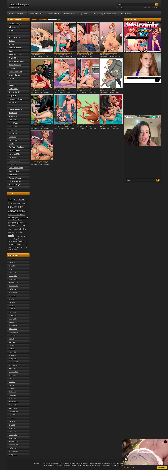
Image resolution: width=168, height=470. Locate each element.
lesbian (18, 229)
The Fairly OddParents (17, 147)
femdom (10, 220)
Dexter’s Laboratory (16, 61)
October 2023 (13, 289)
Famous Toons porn (19, 4)
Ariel (10, 34)
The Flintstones (14, 150)
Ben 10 (11, 44)
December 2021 (13, 362)
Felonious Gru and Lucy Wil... (63, 89)
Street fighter (13, 140)
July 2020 (11, 418)
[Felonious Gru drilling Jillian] (88, 37)
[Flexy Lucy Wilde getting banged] (42, 73)
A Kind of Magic (15, 23)
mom (17, 236)
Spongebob (13, 133)
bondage (63, 128)
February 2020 (13, 435)
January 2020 (12, 438)
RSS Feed (146, 8)
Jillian (90, 56)
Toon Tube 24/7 (36, 13)
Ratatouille (13, 112)
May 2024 (12, 266)
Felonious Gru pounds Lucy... (85, 89)
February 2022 (13, 355)
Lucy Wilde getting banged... (39, 125)
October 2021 (13, 368)
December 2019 (13, 441)
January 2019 (12, 455)
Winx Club (13, 174)
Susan (19, 244)
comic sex (14, 215)
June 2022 (12, 342)
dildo (19, 214)
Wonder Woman (15, 178)
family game (70, 128)
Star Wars (12, 136)
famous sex (24, 217)
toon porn (12, 247)
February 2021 (13, 395)
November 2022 (13, 325)
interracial (12, 225)
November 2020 (13, 405)
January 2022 (12, 358)
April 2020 (12, 428)
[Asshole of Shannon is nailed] (111, 73)
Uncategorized (14, 171)
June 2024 (12, 262)
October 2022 (13, 329)
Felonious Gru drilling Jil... (85, 53)
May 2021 (12, 385)
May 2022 (12, 345)
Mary (16, 232)
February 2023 (13, 315)
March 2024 (12, 272)
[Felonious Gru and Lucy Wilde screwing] (65, 109)
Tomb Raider (13, 164)
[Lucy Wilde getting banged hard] (42, 109)
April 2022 (12, 349)
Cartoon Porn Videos (17, 13)
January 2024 (12, 279)
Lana (9, 229)
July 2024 (11, 259)
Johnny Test (13, 85)
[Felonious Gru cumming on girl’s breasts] (65, 37)
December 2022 (13, 322)
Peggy (21, 236)
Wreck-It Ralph (14, 184)
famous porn (13, 217)
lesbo (23, 229)
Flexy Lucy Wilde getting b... (39, 89)
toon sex (19, 247)
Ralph (16, 239)
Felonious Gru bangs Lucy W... (86, 125)
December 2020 (13, 402)
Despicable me (14, 58)
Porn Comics (69, 13)
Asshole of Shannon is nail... (108, 89)
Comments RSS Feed (154, 8)
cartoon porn (15, 206)
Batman (12, 40)
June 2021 (12, 382)
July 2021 (11, 378)
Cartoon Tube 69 (53, 13)
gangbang (13, 222)
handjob (68, 56)
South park (13, 126)
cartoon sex (15, 211)
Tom (25, 244)
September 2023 (13, 292)
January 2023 (12, 319)
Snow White (13, 123)
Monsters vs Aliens (15, 99)
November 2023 (13, 286)
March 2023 (12, 312)
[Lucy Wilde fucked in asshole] (111, 37)
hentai (25, 223)
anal (104, 56)
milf (11, 235)
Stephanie (12, 244)
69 (34, 56)
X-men (11, 188)
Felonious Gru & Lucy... (38, 53)
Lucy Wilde (48, 56)
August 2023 (12, 296)
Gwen (20, 222)
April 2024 (12, 269)
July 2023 (11, 299)
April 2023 (12, 309)
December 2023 (13, 282)
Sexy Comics (83, 13)
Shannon (117, 92)
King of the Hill (14, 92)
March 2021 (12, 392)
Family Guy (13, 68)
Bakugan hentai (14, 37)
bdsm (58, 128)
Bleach (11, 51)
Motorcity (12, 102)
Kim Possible (13, 88)
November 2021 (13, 365)
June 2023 (12, 302)
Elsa (23, 215)
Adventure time (14, 27)
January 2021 (12, 398)
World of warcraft (15, 181)
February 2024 (13, 276)
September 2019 (13, 451)
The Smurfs (13, 157)
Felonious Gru (40, 56)
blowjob (12, 202)
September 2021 (13, 372)
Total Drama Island (16, 167)
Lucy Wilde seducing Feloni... (108, 125)
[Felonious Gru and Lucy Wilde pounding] (65, 73)
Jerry (19, 226)
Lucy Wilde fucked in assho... (108, 53)
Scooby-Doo (13, 119)
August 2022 (12, 335)
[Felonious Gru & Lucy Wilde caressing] (42, 37)
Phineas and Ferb (15, 109)
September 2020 (13, 411)
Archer (11, 30)
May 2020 (12, 425)
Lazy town (12, 95)
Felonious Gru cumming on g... (63, 53)
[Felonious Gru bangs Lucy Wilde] (88, 109)
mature (20, 232)
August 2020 (12, 415)
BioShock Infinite (15, 47)
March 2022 (12, 352)
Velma (25, 247)
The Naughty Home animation (104, 13)
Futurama (12, 81)
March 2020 (12, 431)
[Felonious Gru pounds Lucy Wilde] (88, 73)
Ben (25, 200)
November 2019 (13, 445)
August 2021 (12, 375)
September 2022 (13, 332)
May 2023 (12, 306)
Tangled (12, 143)
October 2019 (13, 448)
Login (122, 8)
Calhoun (23, 203)
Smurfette (21, 239)
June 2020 (12, 421)
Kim (23, 225)
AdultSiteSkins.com (117, 465)
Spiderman (13, 130)
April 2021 (12, 388)
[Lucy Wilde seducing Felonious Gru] (111, 109)
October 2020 (13, 408)
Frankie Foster (17, 220)
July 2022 (11, 339)
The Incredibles (14, 154)
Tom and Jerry (14, 160)
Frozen (11, 78)
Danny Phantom (15, 54)
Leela (14, 229)
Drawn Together (15, 64)
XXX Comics (126, 13)
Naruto (11, 105)
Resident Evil (13, 116)
